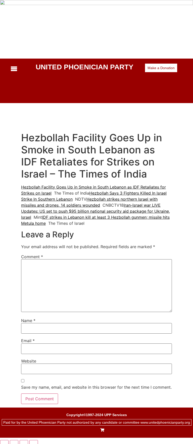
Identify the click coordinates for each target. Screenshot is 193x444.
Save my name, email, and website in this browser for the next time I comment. (96, 387)
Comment (32, 257)
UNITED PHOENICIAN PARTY (84, 67)
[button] (19, 69)
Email (28, 341)
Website (28, 361)
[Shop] (102, 430)
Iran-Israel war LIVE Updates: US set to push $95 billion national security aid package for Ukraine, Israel (95, 211)
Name (28, 321)
